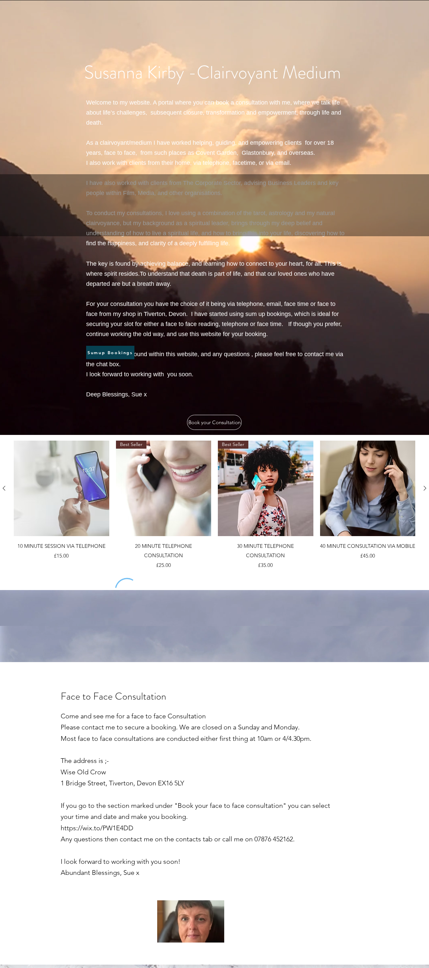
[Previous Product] (4, 488)
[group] (214, 504)
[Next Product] (425, 488)
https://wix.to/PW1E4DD (97, 828)
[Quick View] (61, 488)
